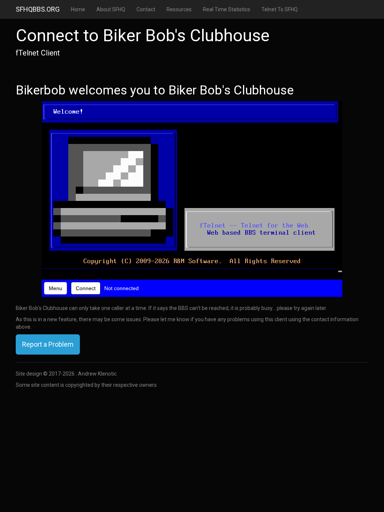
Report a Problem (48, 344)
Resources (179, 9)
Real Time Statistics (226, 9)
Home (78, 9)
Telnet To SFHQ (279, 9)
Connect (86, 288)
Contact (145, 9)
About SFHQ (110, 9)
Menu (55, 288)
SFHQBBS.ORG (38, 9)
